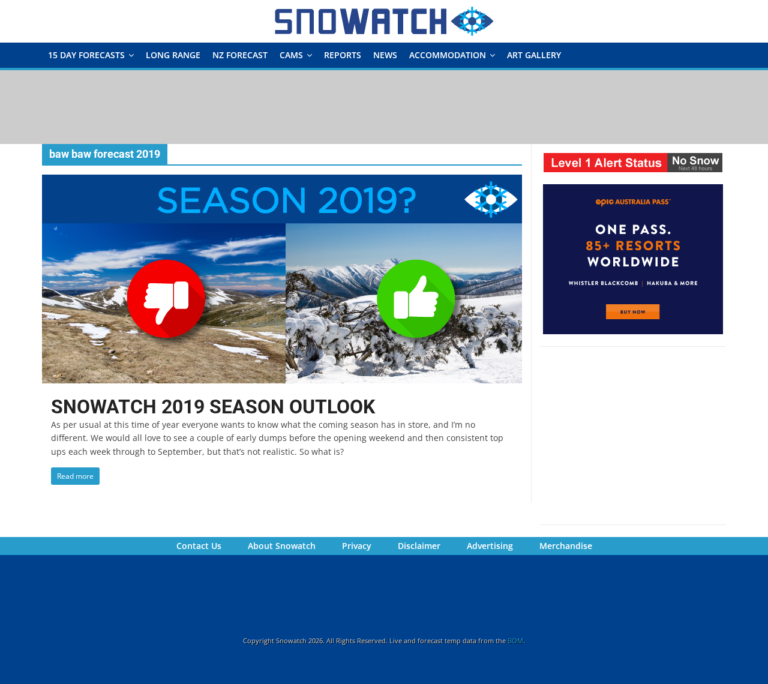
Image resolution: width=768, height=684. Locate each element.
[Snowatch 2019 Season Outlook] (282, 181)
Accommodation (447, 55)
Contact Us (198, 545)
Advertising (490, 545)
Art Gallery (534, 55)
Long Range (173, 55)
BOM (515, 640)
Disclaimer (419, 545)
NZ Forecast (240, 55)
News (385, 55)
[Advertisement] (384, 106)
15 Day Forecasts (86, 55)
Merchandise (565, 545)
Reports (342, 55)
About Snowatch (282, 545)
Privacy (356, 545)
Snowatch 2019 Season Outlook (213, 406)
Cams (291, 55)
